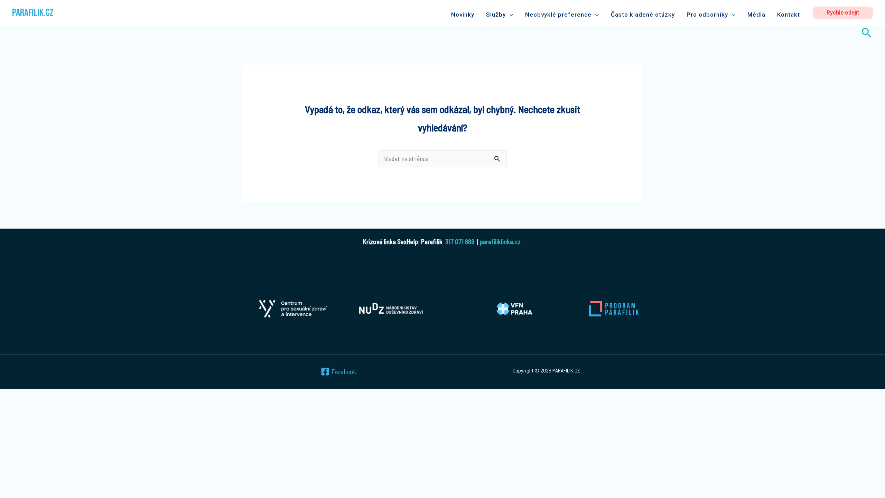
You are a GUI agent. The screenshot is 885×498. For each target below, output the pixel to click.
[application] (509, 14)
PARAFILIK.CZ (33, 13)
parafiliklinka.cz (500, 242)
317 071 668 (459, 242)
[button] (843, 13)
